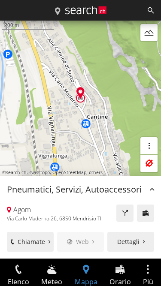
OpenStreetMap (69, 172)
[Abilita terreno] (149, 32)
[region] (80, 140)
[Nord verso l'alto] (149, 53)
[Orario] (145, 213)
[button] (80, 92)
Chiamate (31, 242)
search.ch (16, 172)
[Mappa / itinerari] (57, 11)
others (96, 172)
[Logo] (85, 10)
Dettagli (128, 242)
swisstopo (39, 172)
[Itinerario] (125, 213)
